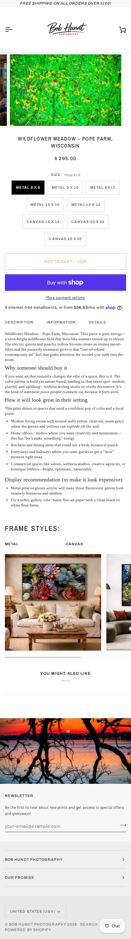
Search (88, 924)
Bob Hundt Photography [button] (34, 859)
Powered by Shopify (28, 930)
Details (97, 322)
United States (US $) (32, 911)
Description (19, 322)
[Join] (121, 825)
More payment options (65, 297)
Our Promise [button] (19, 877)
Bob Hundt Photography (37, 924)
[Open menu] (14, 30)
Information (61, 322)
